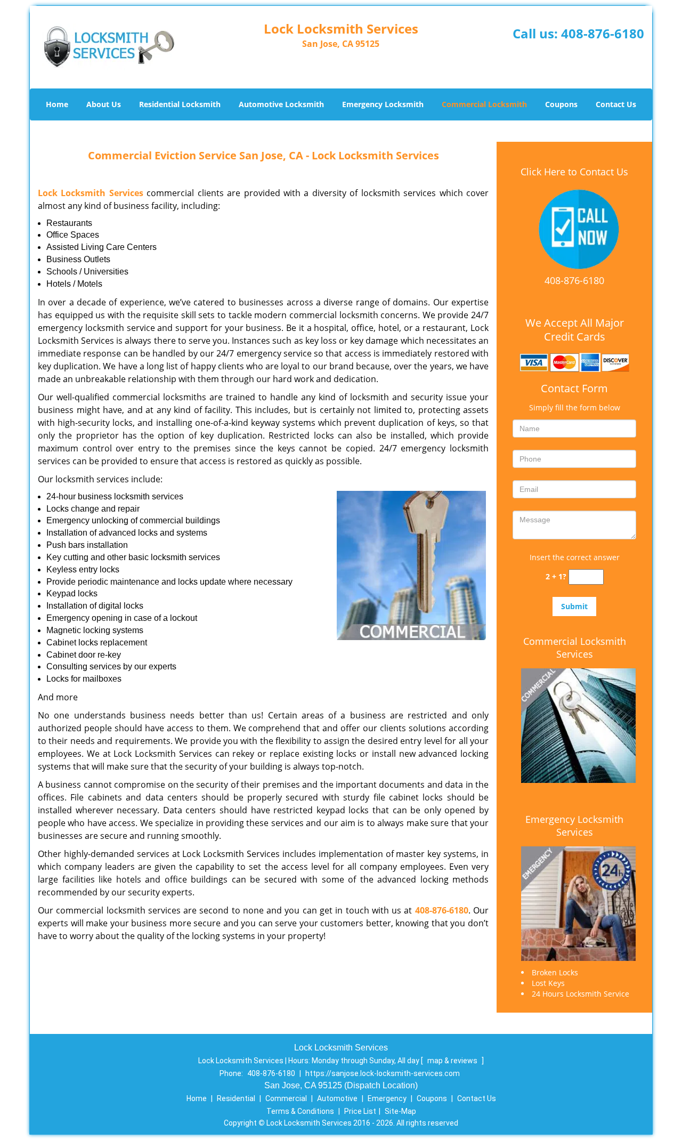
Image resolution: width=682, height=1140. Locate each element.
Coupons (561, 104)
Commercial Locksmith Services (574, 647)
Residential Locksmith (180, 104)
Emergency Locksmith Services (574, 825)
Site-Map (400, 1111)
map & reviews (453, 1060)
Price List (360, 1111)
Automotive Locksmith (281, 104)
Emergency (387, 1098)
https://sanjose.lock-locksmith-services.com (382, 1073)
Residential (236, 1098)
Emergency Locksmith (383, 104)
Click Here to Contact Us (574, 171)
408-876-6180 (602, 33)
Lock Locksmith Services (90, 193)
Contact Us (616, 104)
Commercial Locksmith (484, 104)
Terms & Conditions (300, 1111)
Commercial (286, 1098)
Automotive (337, 1098)
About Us (103, 104)
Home (57, 104)
